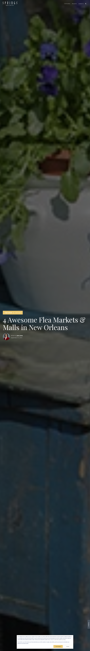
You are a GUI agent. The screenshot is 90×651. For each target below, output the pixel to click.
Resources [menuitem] (74, 3)
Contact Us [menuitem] (81, 3)
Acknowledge (58, 646)
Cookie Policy (56, 639)
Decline (67, 646)
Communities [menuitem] (67, 3)
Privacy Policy (63, 639)
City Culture (8, 312)
